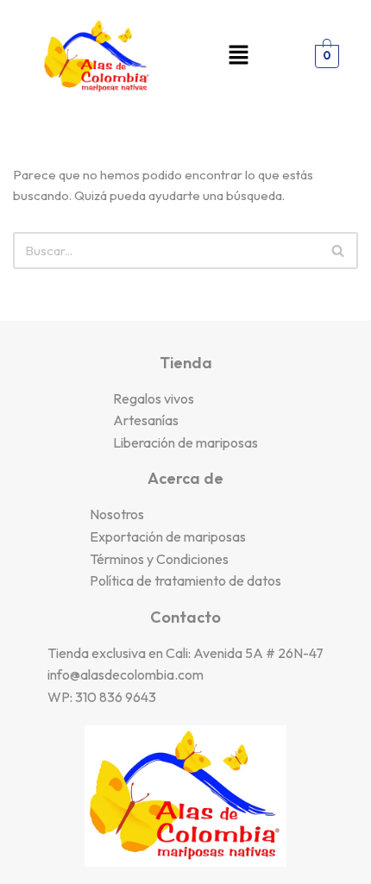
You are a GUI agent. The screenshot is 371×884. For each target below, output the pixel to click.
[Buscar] (338, 250)
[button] (238, 56)
